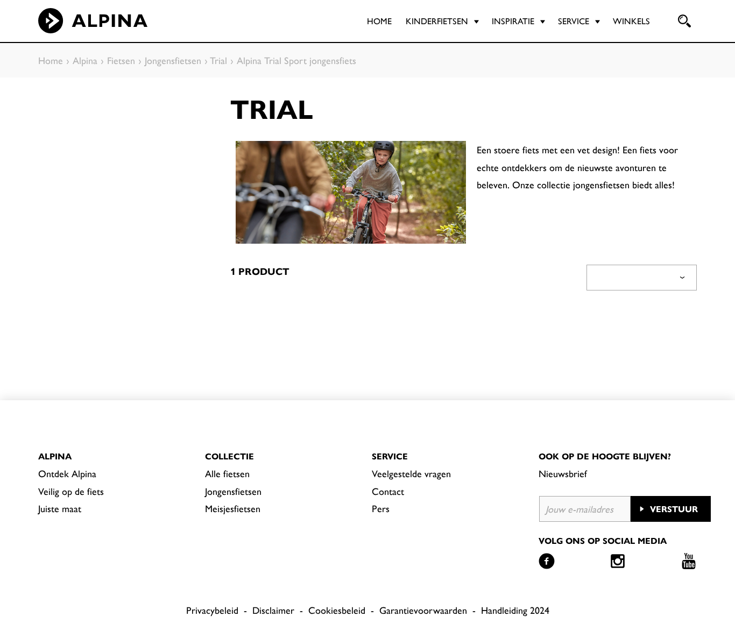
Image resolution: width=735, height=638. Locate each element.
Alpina (55, 456)
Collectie (229, 456)
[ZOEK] (683, 21)
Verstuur (674, 508)
